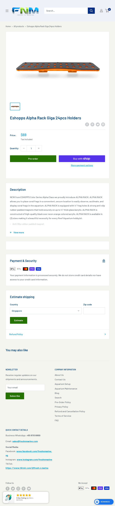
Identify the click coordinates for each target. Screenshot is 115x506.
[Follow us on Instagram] (18, 488)
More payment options (82, 165)
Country (14, 304)
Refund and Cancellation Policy (70, 411)
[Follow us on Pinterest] (24, 488)
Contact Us (60, 379)
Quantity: (14, 148)
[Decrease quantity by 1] (24, 148)
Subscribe (15, 395)
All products (19, 26)
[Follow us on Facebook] (8, 488)
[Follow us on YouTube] (29, 488)
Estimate (18, 320)
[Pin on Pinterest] (92, 124)
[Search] (91, 11)
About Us (59, 375)
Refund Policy (16, 334)
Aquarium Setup (63, 384)
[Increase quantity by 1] (39, 148)
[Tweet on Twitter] (98, 124)
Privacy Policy (61, 406)
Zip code (87, 304)
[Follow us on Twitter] (13, 488)
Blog (57, 393)
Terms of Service (63, 415)
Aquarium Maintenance (66, 388)
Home (8, 26)
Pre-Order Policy (63, 402)
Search (58, 397)
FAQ (56, 420)
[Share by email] (103, 124)
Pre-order (33, 158)
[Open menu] (7, 11)
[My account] (101, 10)
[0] (107, 10)
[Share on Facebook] (87, 124)
